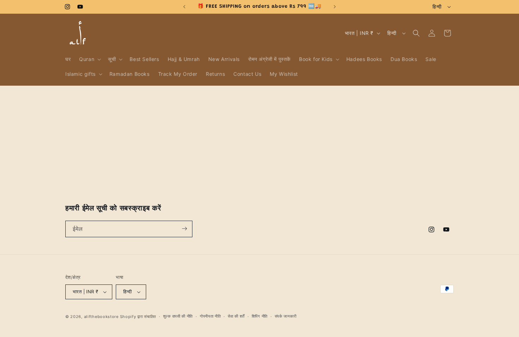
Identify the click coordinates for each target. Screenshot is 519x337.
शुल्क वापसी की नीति (178, 316)
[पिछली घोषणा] (184, 6)
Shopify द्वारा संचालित (138, 316)
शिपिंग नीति (260, 316)
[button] (89, 59)
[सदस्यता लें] (184, 228)
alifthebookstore (101, 316)
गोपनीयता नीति (210, 316)
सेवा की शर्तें (236, 316)
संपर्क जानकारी (286, 316)
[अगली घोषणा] (334, 6)
